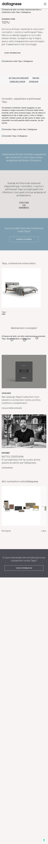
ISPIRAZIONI (33, 82)
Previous (3, 506)
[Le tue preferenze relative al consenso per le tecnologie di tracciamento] (44, 840)
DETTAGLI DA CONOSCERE (19, 78)
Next (43, 506)
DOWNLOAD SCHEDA (17, 82)
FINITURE (35, 78)
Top (24, 205)
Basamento (24, 208)
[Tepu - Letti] (24, 341)
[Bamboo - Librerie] (37, 339)
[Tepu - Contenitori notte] (12, 341)
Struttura (24, 202)
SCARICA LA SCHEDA (24, 239)
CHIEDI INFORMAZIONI (12, 53)
